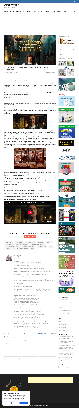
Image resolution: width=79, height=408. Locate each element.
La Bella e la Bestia (42, 246)
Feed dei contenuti (63, 324)
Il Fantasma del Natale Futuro (22, 244)
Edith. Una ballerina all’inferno (65, 302)
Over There (11, 5)
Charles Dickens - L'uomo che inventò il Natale (37, 73)
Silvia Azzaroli (8, 72)
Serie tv (53, 11)
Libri (24, 11)
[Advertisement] (39, 22)
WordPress (39, 405)
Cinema (12, 11)
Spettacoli (59, 11)
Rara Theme (28, 405)
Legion (50, 246)
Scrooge (7, 248)
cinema (49, 73)
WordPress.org (62, 330)
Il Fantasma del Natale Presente (12, 246)
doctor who (49, 242)
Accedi (60, 321)
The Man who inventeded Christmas (20, 248)
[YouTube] (74, 1)
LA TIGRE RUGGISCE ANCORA (64, 299)
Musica (34, 11)
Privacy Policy (41, 11)
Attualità (6, 11)
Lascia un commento (51, 72)
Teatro (64, 11)
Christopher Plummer (30, 242)
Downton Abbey (9, 244)
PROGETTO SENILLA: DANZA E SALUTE (47, 333)
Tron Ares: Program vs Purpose (66, 310)
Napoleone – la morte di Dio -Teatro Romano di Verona (66, 359)
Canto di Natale (9, 242)
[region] (16, 398)
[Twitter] (72, 1)
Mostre (29, 11)
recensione (53, 73)
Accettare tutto (23, 402)
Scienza (47, 11)
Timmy (32, 248)
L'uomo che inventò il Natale (28, 246)
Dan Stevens (40, 242)
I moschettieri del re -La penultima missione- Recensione (16, 333)
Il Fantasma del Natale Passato (38, 244)
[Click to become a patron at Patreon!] (30, 238)
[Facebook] (70, 1)
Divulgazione (18, 11)
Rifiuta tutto (15, 402)
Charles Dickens (19, 242)
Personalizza (8, 402)
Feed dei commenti (63, 327)
